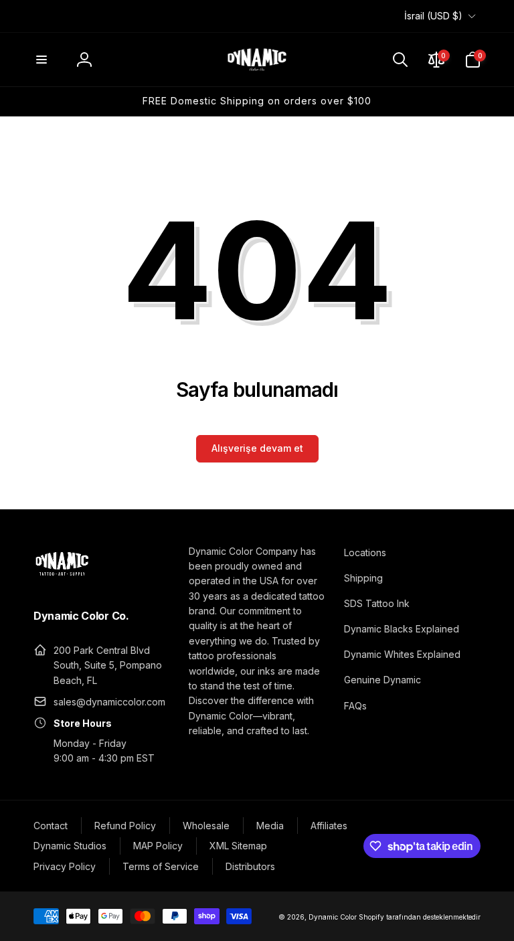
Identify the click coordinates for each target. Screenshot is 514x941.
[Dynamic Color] (61, 579)
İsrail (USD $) (433, 15)
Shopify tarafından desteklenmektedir (420, 917)
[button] (41, 59)
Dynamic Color (333, 917)
